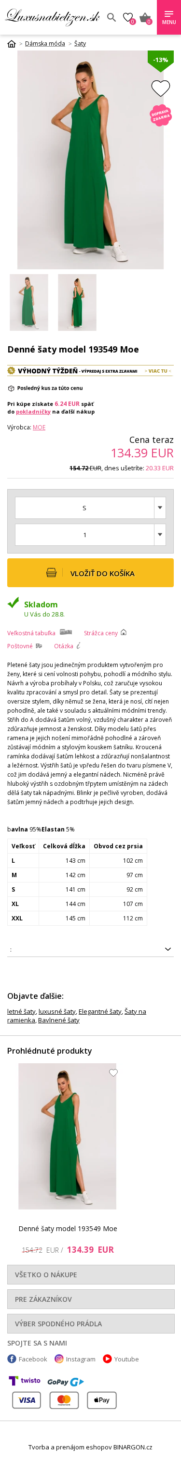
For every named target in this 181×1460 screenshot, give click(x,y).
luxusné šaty (57, 1011)
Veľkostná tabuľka (31, 633)
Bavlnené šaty (59, 1020)
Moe (39, 427)
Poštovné (20, 646)
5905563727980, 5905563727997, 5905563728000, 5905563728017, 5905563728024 (79, 951)
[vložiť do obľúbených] (161, 88)
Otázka (63, 646)
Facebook (33, 1359)
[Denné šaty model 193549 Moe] (67, 1136)
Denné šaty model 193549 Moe (67, 1228)
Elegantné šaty (100, 1011)
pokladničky (33, 411)
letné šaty (21, 1011)
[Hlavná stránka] (15, 43)
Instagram (81, 1359)
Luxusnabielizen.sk (52, 17)
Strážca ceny (101, 633)
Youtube (126, 1359)
